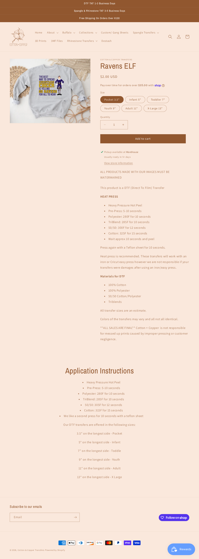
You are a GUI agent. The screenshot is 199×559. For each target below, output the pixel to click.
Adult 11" (132, 108)
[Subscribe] (75, 517)
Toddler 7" (158, 99)
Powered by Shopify (55, 550)
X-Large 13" (155, 108)
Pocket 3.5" (112, 99)
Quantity (105, 117)
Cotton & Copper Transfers (31, 550)
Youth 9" (110, 108)
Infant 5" (135, 99)
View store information (118, 163)
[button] (52, 32)
